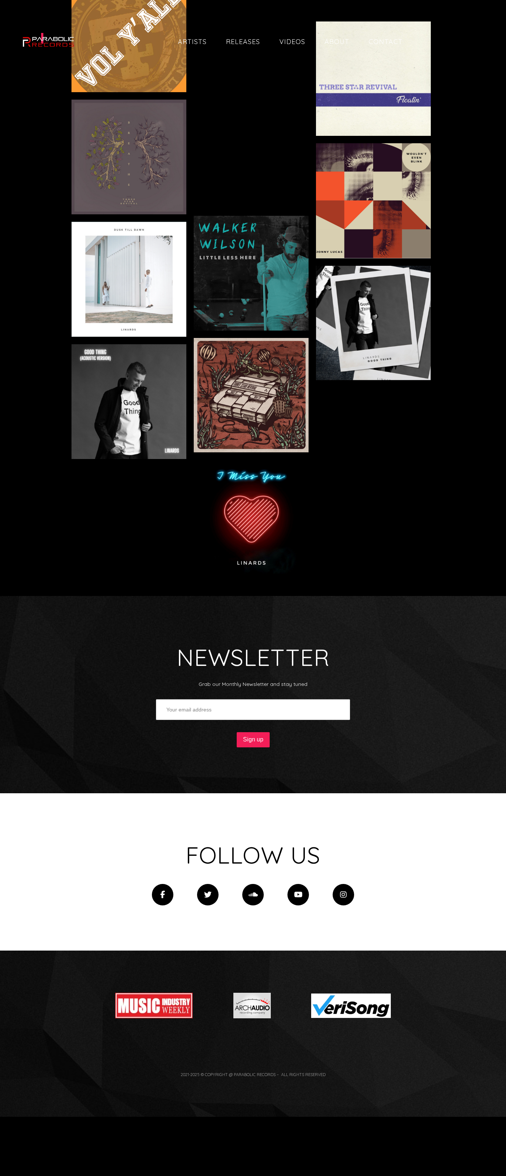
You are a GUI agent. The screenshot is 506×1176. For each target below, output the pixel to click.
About (336, 41)
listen (157, 67)
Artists (192, 41)
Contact (386, 41)
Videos (292, 41)
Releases (243, 41)
